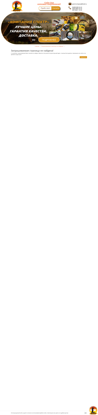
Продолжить (83, 57)
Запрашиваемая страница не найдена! (52, 46)
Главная (37, 46)
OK (85, 413)
